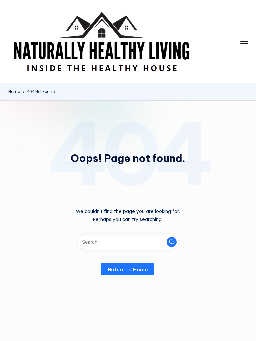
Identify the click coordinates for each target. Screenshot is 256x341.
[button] (172, 242)
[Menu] (243, 42)
